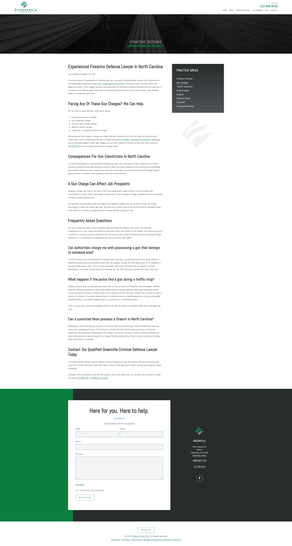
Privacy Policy (136, 539)
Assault (180, 94)
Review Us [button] (146, 530)
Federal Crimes (183, 98)
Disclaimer (80, 484)
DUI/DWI (181, 102)
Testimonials (257, 10)
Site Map (125, 539)
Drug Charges (183, 90)
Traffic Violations (185, 86)
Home (225, 10)
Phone (122, 429)
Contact (274, 10)
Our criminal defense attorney (110, 83)
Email (79, 441)
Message (79, 454)
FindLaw (177, 539)
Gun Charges (182, 82)
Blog (267, 10)
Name (78, 429)
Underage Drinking (185, 106)
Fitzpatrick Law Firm (140, 536)
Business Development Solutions (157, 539)
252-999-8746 (269, 6)
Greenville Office (199, 455)
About (231, 10)
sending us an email (99, 378)
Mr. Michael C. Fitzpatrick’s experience (135, 139)
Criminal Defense (243, 10)
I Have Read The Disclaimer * (92, 490)
